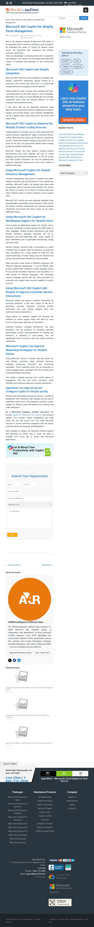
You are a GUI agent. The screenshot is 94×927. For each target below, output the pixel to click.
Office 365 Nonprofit (18, 839)
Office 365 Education (17, 842)
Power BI (45, 820)
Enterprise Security (45, 823)
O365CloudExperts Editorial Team (25, 622)
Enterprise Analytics (45, 827)
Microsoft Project (45, 808)
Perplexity (67, 72)
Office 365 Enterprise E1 (17, 824)
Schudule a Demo (73, 119)
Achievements (72, 801)
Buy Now (47, 452)
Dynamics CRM (45, 816)
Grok (77, 61)
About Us (72, 797)
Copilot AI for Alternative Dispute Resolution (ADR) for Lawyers (27, 716)
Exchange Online (44, 797)
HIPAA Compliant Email (45, 831)
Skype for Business (45, 805)
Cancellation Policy (76, 919)
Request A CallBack (10, 764)
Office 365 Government (17, 835)
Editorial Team (27, 38)
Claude (65, 66)
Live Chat (71, 2)
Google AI (78, 66)
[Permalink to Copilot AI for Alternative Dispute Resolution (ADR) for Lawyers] (29, 704)
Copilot (25, 35)
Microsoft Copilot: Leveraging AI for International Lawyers (29, 743)
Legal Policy (53, 919)
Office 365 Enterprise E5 (17, 831)
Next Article (47, 565)
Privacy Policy (63, 919)
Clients (72, 805)
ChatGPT (66, 61)
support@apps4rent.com (35, 874)
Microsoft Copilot (35, 35)
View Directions (40, 877)
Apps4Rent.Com (27, 919)
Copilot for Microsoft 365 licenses (27, 415)
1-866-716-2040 (74, 5)
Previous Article (13, 565)
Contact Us (72, 808)
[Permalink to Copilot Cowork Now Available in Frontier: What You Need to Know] (29, 676)
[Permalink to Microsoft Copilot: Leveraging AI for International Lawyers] (29, 732)
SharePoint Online (45, 801)
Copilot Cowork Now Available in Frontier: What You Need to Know (29, 689)
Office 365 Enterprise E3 (17, 827)
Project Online (45, 812)
